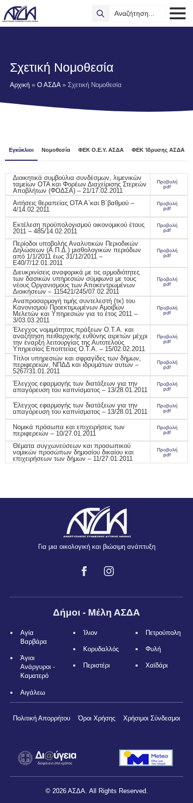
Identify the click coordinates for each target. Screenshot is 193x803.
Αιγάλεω (32, 692)
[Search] (100, 13)
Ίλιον (90, 632)
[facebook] (84, 571)
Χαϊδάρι (156, 665)
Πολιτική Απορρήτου (41, 718)
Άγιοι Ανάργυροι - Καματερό (37, 666)
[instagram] (109, 571)
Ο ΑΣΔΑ (48, 85)
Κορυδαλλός (101, 649)
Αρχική (20, 85)
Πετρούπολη (163, 632)
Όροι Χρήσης (96, 718)
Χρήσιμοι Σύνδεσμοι (151, 718)
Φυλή (153, 649)
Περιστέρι (96, 665)
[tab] (21, 150)
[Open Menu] (178, 13)
